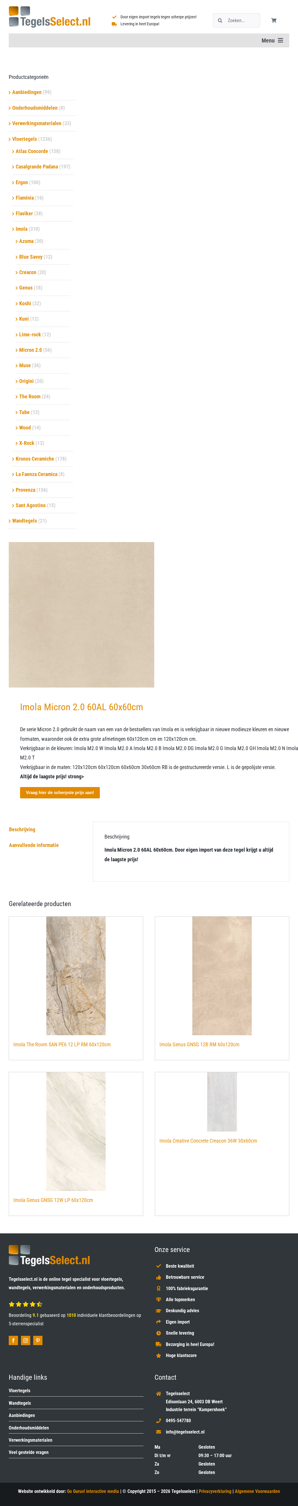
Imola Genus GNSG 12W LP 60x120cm (53, 1200)
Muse (25, 365)
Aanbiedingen (27, 92)
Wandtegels (24, 521)
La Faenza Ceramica (36, 474)
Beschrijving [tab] (22, 829)
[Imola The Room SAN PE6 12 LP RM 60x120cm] (76, 976)
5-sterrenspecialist (26, 1323)
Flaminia (25, 198)
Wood (25, 428)
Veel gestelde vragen (29, 1452)
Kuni (24, 319)
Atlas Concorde (32, 151)
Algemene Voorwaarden (257, 1491)
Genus (26, 288)
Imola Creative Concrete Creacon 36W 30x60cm (208, 1141)
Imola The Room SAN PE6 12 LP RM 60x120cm (62, 1044)
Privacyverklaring (215, 1491)
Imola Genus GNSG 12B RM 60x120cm (199, 1044)
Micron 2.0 (30, 350)
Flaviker (24, 213)
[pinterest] (37, 1340)
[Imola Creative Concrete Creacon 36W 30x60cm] (222, 1102)
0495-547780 (178, 1420)
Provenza (25, 490)
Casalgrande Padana (37, 167)
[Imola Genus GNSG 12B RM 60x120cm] (222, 976)
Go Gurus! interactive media (93, 1491)
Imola (21, 229)
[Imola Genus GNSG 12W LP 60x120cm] (76, 1131)
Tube (24, 412)
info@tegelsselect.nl (185, 1432)
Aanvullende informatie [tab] (34, 845)
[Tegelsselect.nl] (49, 9)
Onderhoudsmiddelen (35, 108)
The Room (29, 396)
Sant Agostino (31, 505)
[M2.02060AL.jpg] (149, 615)
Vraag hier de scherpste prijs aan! (60, 792)
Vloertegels (24, 139)
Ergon (22, 182)
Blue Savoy (30, 257)
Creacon (27, 272)
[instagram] (25, 1340)
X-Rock (26, 443)
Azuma (26, 241)
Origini (26, 381)
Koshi (25, 303)
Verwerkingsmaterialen (36, 123)
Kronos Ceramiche (35, 459)
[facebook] (13, 1340)
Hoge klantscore (181, 1355)
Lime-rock (30, 334)
